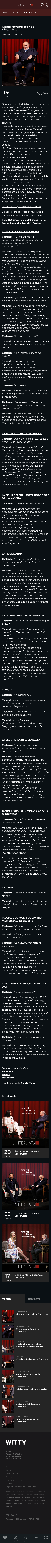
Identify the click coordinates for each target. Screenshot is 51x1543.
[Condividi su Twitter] (42, 93)
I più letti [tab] (34, 1299)
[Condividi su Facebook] (38, 93)
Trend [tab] (6, 1299)
